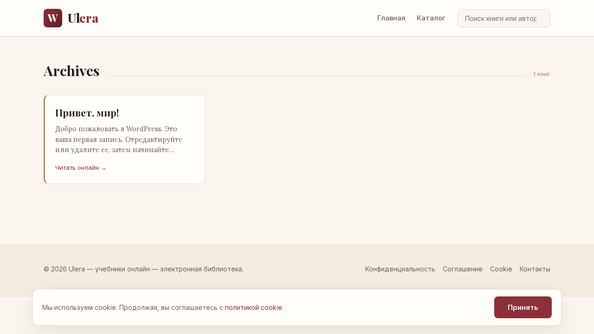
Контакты (535, 269)
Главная (391, 17)
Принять (523, 307)
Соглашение (463, 269)
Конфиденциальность (400, 269)
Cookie (501, 269)
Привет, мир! (87, 112)
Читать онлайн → (81, 167)
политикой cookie (253, 307)
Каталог (431, 17)
